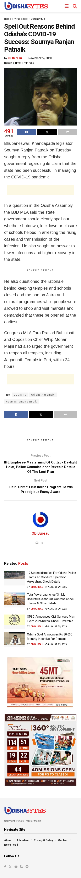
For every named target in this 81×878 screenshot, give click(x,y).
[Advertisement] (40, 190)
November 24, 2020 (40, 58)
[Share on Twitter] (47, 132)
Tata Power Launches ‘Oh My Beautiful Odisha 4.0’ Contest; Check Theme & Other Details (50, 599)
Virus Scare (21, 18)
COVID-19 (20, 394)
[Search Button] (75, 6)
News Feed (11, 844)
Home (7, 18)
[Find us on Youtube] (16, 866)
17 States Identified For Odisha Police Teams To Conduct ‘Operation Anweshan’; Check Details (51, 577)
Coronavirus (38, 18)
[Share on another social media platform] (67, 132)
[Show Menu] (67, 6)
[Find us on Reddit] (27, 866)
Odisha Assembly (43, 394)
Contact (63, 840)
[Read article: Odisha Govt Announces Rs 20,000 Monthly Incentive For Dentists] (14, 639)
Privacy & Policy (43, 840)
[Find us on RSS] (21, 866)
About (7, 840)
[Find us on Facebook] (5, 866)
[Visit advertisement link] (40, 682)
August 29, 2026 (57, 587)
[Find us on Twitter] (10, 866)
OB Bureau (15, 58)
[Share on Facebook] (26, 132)
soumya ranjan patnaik (21, 401)
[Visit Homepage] (26, 6)
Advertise (23, 840)
